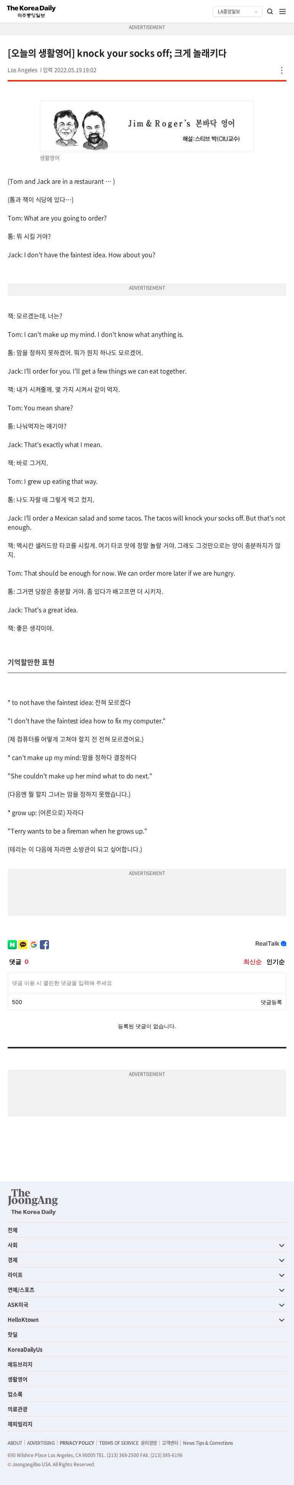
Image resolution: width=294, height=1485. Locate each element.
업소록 (15, 1394)
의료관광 (18, 1409)
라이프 (15, 1274)
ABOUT (15, 1442)
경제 (13, 1259)
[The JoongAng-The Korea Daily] (33, 1201)
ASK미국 (18, 1304)
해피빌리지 (20, 1424)
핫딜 (13, 1334)
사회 (13, 1245)
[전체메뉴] (282, 11)
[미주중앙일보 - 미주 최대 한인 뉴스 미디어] (31, 11)
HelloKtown (23, 1319)
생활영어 (18, 1379)
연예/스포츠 (21, 1289)
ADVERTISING (41, 1442)
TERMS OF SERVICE (119, 1442)
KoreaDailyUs (25, 1349)
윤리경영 (149, 1442)
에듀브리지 (20, 1364)
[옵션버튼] (281, 70)
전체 (13, 1230)
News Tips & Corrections (208, 1442)
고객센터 (170, 1442)
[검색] (270, 11)
